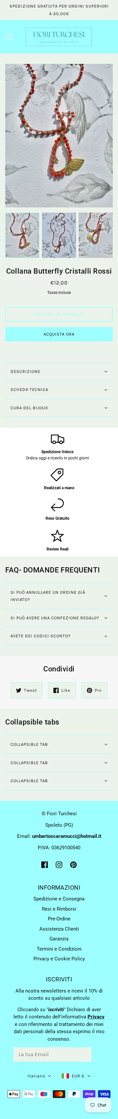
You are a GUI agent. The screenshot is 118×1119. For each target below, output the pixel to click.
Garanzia (59, 939)
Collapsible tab (29, 744)
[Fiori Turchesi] (59, 36)
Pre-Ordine (59, 919)
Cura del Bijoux (29, 407)
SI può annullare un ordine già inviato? (47, 596)
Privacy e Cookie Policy (59, 959)
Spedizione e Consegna (59, 899)
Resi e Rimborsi (59, 909)
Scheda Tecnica (29, 389)
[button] (39, 1076)
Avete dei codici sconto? (40, 635)
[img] (44, 864)
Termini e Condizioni (59, 949)
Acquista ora (59, 334)
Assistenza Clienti (59, 929)
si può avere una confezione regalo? (54, 617)
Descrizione (25, 371)
